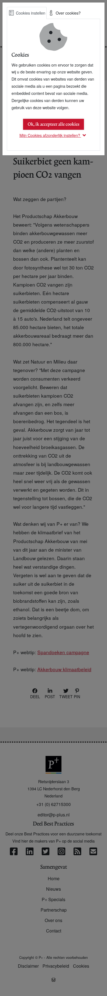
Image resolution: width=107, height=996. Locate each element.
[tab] (27, 13)
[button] (53, 135)
